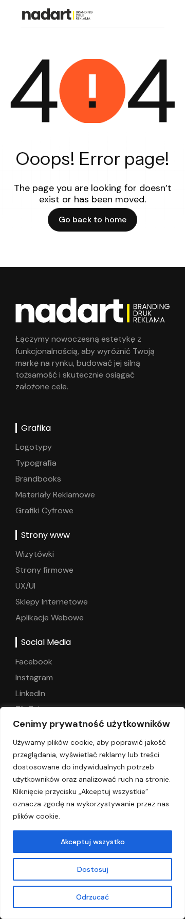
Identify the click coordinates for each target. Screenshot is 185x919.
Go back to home (92, 219)
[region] (92, 813)
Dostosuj (92, 869)
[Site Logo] (56, 13)
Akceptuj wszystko (93, 841)
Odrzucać (92, 897)
